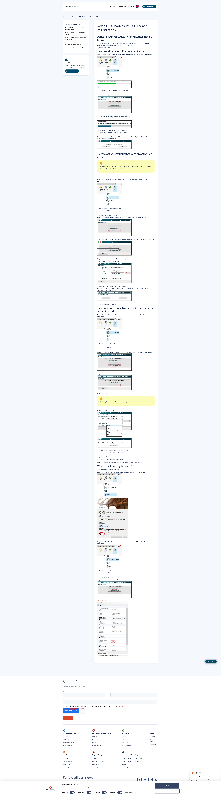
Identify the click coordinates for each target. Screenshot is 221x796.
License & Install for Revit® (130, 761)
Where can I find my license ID (74, 48)
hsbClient (125, 742)
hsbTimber (95, 740)
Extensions (95, 764)
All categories (68, 745)
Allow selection (167, 791)
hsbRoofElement (68, 740)
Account (124, 764)
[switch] (89, 792)
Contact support (149, 6)
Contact (152, 737)
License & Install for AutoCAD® (132, 758)
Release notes (122, 6)
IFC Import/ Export (98, 761)
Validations (95, 758)
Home (64, 17)
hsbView (124, 740)
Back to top (210, 661)
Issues (94, 742)
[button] (113, 6)
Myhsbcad (131, 6)
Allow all (167, 785)
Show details (129, 792)
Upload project (67, 761)
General (65, 737)
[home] (71, 6)
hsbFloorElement (68, 742)
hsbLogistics (67, 764)
